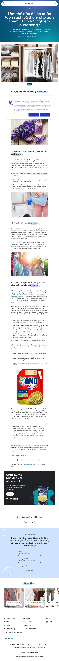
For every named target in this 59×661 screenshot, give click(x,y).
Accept (45, 114)
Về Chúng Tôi (50, 619)
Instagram (26, 460)
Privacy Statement (37, 108)
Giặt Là (6, 622)
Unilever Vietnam (28, 464)
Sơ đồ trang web (40, 648)
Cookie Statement (27, 108)
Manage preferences (13, 113)
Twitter (38, 460)
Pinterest (32, 460)
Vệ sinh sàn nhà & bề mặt (13, 632)
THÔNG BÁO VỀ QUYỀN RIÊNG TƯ (18, 645)
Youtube (20, 460)
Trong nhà (27, 625)
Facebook (14, 460)
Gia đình (26, 619)
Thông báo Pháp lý (44, 645)
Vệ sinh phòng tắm (30, 629)
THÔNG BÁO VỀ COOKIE (20, 648)
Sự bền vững (8, 625)
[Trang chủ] (29, 4)
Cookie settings (17, 110)
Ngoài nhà (27, 622)
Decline (33, 114)
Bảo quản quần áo (10, 619)
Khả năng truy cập (33, 645)
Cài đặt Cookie (31, 648)
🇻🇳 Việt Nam (50, 622)
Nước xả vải (14, 160)
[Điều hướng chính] (55, 4)
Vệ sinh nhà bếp (9, 629)
